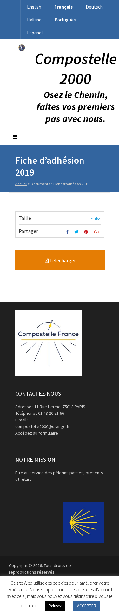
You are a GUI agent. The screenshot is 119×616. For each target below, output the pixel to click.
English (34, 7)
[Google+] (97, 232)
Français (63, 7)
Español (35, 33)
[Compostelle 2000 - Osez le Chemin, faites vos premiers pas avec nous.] (21, 49)
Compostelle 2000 (76, 68)
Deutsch (94, 7)
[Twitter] (77, 232)
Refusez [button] (55, 605)
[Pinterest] (87, 232)
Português (65, 20)
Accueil (21, 183)
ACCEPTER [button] (86, 605)
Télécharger (62, 260)
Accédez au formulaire (36, 433)
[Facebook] (68, 232)
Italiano (34, 20)
